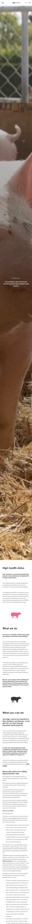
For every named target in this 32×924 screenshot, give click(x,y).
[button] (3, 3)
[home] (16, 2)
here (7, 657)
